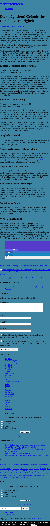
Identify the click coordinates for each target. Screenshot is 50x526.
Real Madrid (39, 471)
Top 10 (22, 473)
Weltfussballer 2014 (27, 475)
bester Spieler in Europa (36, 464)
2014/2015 (9, 464)
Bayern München (24, 464)
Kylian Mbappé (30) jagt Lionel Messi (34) (20, 447)
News (7, 384)
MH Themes (36, 519)
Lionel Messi (8, 424)
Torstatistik (3, 475)
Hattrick (31, 469)
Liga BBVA (43, 469)
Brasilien (45, 464)
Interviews (8, 375)
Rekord (45, 471)
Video (14, 475)
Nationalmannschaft (12, 382)
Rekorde (8, 388)
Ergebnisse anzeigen (25, 436)
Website (3, 328)
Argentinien (16, 464)
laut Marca (42, 160)
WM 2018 (8, 409)
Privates (7, 386)
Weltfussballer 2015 (39, 475)
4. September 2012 (7, 26)
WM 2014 (8, 407)
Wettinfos (8, 404)
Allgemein (8, 359)
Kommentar (4, 302)
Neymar (6, 426)
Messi (7, 379)
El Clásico (29, 467)
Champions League (12, 363)
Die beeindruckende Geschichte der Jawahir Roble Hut (25, 445)
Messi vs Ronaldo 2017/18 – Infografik (19, 453)
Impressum (9, 9)
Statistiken (8, 396)
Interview (36, 469)
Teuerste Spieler (15, 473)
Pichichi (23, 471)
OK (33, 525)
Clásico (13, 467)
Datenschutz (9, 11)
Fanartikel (8, 369)
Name (2, 316)
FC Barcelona (41, 467)
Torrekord (34, 473)
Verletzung (9, 475)
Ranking (33, 471)
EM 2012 (8, 365)
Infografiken (9, 373)
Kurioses (8, 377)
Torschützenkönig (43, 473)
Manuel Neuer (8, 471)
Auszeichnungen (11, 361)
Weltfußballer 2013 (21, 477)
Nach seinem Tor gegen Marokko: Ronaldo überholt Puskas (27, 455)
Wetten (7, 402)
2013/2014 (3, 464)
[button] (11, 250)
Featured (8, 371)
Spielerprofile (10, 394)
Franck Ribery (8, 469)
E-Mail (2, 322)
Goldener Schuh (24, 469)
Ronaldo (23, 26)
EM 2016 (8, 367)
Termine (8, 398)
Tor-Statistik (28, 473)
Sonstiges (8, 392)
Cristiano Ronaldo (10, 422)
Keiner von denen (9, 428)
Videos (7, 400)
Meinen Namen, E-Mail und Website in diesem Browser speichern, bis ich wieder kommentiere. (21, 336)
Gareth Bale (16, 469)
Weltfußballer (3, 477)
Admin (16, 26)
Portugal (28, 471)
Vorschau (19, 475)
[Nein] (36, 525)
